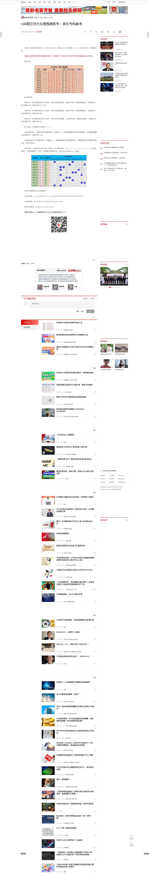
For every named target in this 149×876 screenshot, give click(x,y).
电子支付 (68, 454)
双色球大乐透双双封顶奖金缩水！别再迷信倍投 (75, 373)
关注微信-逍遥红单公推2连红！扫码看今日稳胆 (74, 497)
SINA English (121, 482)
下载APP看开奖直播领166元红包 (80, 56)
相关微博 (27, 327)
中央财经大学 (67, 823)
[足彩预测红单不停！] (64, 10)
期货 (71, 404)
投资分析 (66, 701)
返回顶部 (131, 850)
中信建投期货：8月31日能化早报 (69, 594)
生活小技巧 (67, 404)
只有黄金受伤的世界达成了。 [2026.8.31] (72, 656)
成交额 (71, 639)
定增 (65, 442)
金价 (70, 738)
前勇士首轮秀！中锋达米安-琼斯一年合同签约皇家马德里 (121, 54)
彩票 (41, 17)
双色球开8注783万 (72, 281)
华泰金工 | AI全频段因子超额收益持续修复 (73, 682)
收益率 (75, 726)
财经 (39, 2)
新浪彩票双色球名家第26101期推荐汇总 (72, 335)
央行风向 (66, 416)
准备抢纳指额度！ (63, 533)
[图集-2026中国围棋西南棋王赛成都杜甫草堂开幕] (114, 276)
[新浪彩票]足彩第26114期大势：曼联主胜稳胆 (74, 385)
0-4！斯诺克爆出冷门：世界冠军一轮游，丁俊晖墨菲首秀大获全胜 (121, 85)
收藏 (96, 32)
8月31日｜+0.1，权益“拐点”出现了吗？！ (73, 644)
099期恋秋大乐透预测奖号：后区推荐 (114, 147)
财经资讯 (68, 466)
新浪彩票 (39, 32)
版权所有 (119, 489)
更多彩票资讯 (41, 270)
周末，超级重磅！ (63, 779)
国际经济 (68, 786)
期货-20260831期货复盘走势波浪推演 (71, 397)
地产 (72, 589)
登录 (77, 311)
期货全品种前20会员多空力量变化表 (70, 546)
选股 (65, 689)
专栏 (64, 2)
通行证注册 (121, 479)
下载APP (72, 275)
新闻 (29, 2)
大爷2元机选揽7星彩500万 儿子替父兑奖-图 (54, 281)
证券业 (71, 516)
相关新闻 (27, 322)
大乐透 (32, 263)
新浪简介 (102, 475)
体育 (34, 2)
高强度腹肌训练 (119, 369)
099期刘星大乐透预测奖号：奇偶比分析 (114, 158)
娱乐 (44, 2)
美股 (70, 541)
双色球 (71, 330)
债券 (72, 466)
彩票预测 (66, 330)
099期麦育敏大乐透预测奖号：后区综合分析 (116, 152)
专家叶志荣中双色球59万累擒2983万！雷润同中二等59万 (46, 56)
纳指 (67, 541)
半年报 (71, 750)
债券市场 (71, 416)
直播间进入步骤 (76, 651)
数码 (65, 872)
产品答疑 (102, 482)
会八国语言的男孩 (105, 369)
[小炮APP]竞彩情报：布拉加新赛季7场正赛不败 (75, 620)
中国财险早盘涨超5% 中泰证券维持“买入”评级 (74, 755)
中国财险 (71, 762)
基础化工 (75, 639)
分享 (113, 32)
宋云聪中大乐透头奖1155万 (50, 277)
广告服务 (111, 475)
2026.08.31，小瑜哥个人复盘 (68, 632)
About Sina (121, 475)
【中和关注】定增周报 (65, 435)
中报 (75, 589)
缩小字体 (85, 32)
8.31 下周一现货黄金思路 (66, 828)
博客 (54, 2)
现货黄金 (73, 454)
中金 (65, 663)
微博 (102, 32)
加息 (72, 786)
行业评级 (69, 713)
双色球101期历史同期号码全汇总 (69, 323)
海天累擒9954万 (46, 279)
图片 (59, 2)
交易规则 (73, 565)
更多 (70, 2)
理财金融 (68, 565)
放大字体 (90, 32)
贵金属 (71, 726)
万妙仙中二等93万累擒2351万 (66, 277)
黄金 (67, 835)
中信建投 (69, 601)
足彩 (67, 478)
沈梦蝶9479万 (56, 279)
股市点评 (66, 639)
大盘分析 (68, 589)
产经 (65, 601)
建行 (72, 774)
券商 (74, 516)
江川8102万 (72, 279)
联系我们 (102, 479)
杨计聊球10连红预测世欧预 (50, 275)
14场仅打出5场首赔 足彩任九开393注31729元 (74, 570)
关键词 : (23, 263)
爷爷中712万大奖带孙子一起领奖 (69, 840)
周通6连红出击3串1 (63, 275)
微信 (108, 32)
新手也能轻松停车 (120, 354)
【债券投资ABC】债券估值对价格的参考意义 (74, 459)
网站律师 (111, 482)
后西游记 (65, 859)
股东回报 (68, 774)
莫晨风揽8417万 (64, 279)
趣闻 (67, 738)
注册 (114, 2)
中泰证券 (77, 762)
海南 (70, 528)
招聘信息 (111, 479)
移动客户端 (122, 2)
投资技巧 (66, 651)
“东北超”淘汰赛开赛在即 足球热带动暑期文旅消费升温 (121, 75)
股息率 (76, 786)
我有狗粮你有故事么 (106, 354)
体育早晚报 (69, 577)
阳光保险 (74, 713)
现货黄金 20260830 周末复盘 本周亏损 (71, 447)
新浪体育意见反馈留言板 (109, 470)
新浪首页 (23, 2)
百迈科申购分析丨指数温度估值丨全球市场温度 (75, 804)
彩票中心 (46, 17)
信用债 (76, 416)
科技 (49, 2)
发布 (90, 311)
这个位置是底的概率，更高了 (67, 694)
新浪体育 (36, 17)
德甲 (67, 392)
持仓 (70, 651)
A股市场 (71, 701)
